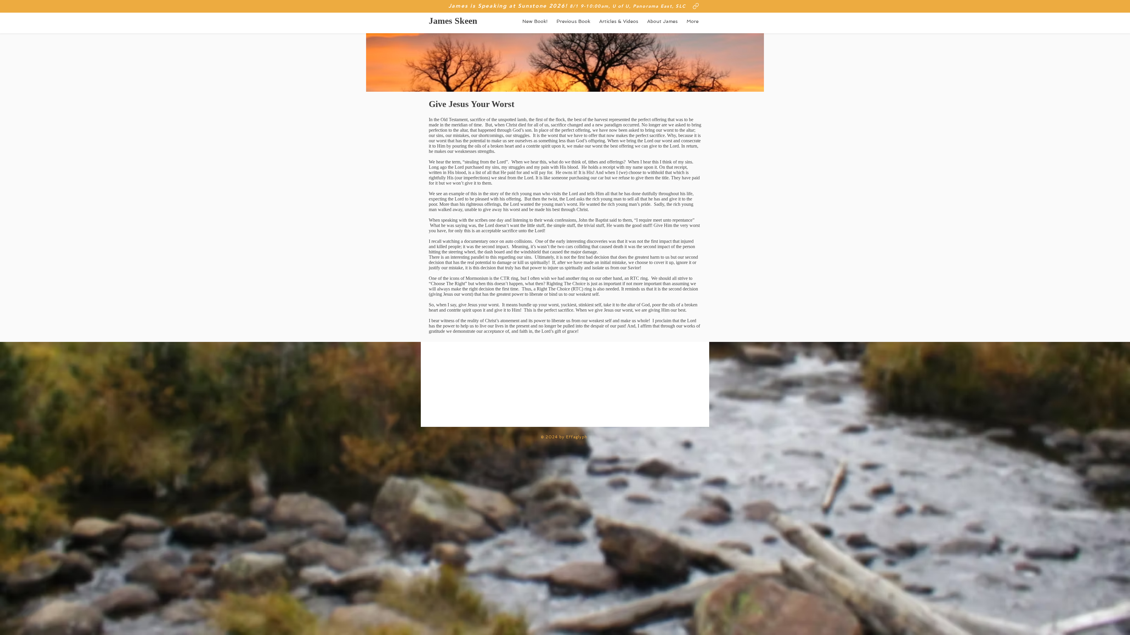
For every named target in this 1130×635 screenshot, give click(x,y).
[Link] (696, 6)
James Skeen (453, 21)
